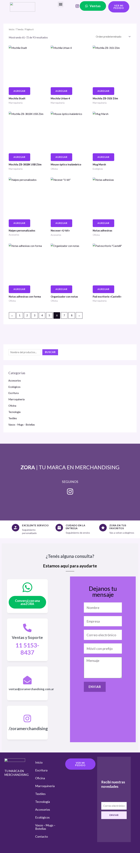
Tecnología (14, 412)
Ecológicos (14, 386)
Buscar (50, 352)
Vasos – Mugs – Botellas (45, 826)
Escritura (13, 393)
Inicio (11, 29)
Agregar (19, 91)
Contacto (41, 836)
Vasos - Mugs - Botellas (21, 424)
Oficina (12, 405)
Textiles (12, 418)
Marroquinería (16, 399)
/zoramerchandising (28, 728)
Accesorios (14, 380)
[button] (60, 4)
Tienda (19, 29)
